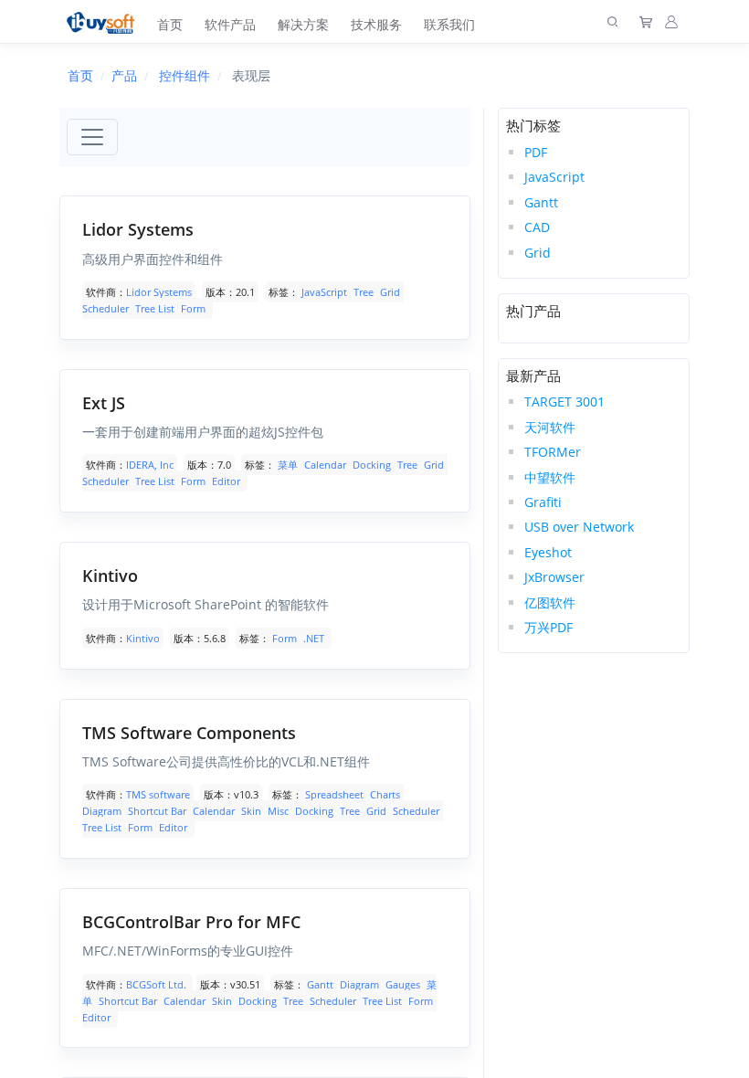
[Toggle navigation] (92, 137)
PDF (535, 152)
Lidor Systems (159, 292)
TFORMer (552, 451)
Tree (363, 292)
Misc (278, 811)
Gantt (320, 984)
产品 (124, 75)
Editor (226, 481)
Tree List (154, 308)
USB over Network (579, 526)
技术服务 (376, 24)
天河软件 (549, 427)
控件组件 (184, 75)
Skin (251, 811)
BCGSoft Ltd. (157, 984)
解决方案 (303, 24)
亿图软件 (549, 602)
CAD (537, 227)
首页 (170, 24)
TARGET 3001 (564, 401)
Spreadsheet (334, 794)
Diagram (101, 811)
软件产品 (230, 24)
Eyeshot (548, 552)
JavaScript (324, 292)
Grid (390, 292)
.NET (313, 638)
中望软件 (549, 477)
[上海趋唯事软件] (104, 21)
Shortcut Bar (157, 811)
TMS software (158, 794)
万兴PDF (548, 627)
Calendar (325, 464)
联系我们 (449, 24)
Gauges (402, 984)
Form (193, 308)
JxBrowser (554, 577)
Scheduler (105, 308)
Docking (372, 464)
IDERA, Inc (150, 464)
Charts (385, 794)
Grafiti (543, 502)
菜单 (288, 464)
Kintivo (143, 638)
